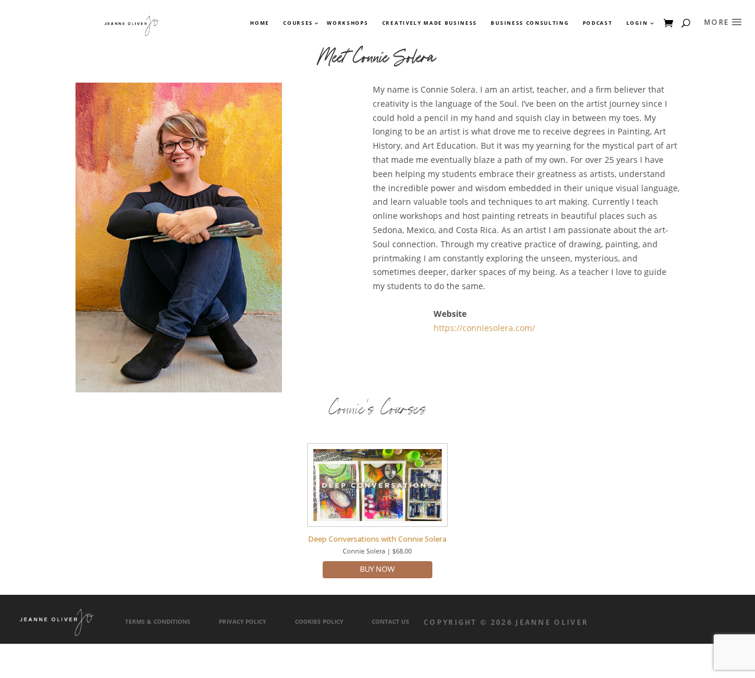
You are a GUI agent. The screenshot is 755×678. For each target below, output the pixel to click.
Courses (297, 23)
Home (260, 23)
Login (637, 23)
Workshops (347, 23)
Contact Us (390, 621)
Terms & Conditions (158, 621)
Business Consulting (530, 23)
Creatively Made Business (429, 23)
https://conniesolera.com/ (484, 327)
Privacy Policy (242, 621)
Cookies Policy (319, 621)
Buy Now (377, 569)
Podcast (598, 23)
